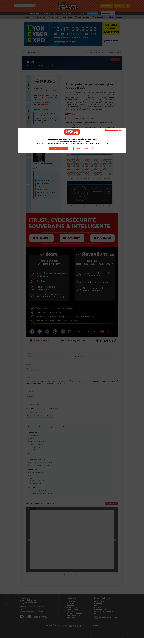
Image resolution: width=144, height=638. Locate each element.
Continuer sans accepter (113, 130)
